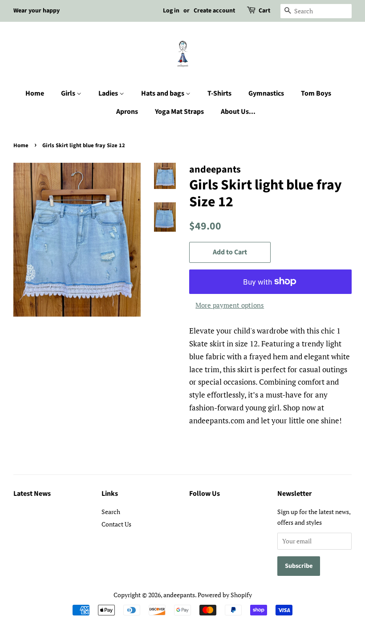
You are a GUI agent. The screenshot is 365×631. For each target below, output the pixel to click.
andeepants (179, 595)
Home (34, 93)
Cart (264, 10)
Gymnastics (266, 93)
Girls (69, 93)
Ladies (108, 93)
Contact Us (116, 524)
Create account (214, 10)
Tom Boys (316, 93)
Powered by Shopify (225, 595)
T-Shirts (219, 93)
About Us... (238, 112)
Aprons (127, 112)
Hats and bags (163, 93)
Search (110, 511)
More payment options (229, 305)
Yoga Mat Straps (179, 112)
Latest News (32, 493)
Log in (171, 10)
